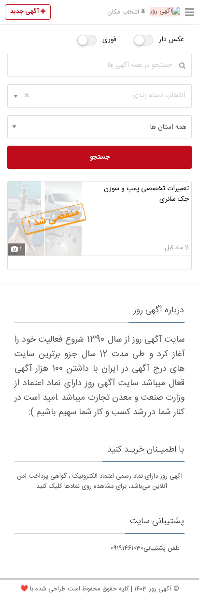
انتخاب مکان (124, 12)
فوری (109, 39)
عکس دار (171, 39)
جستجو (100, 157)
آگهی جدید (25, 11)
